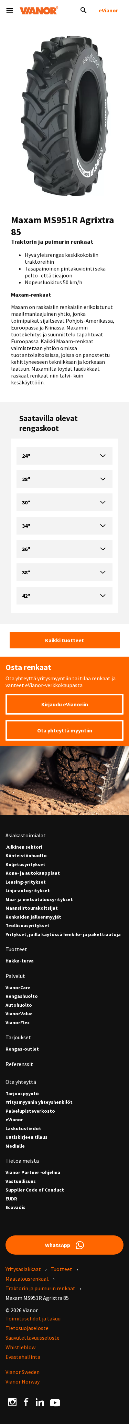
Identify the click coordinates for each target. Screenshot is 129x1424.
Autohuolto (19, 1005)
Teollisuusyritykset (28, 926)
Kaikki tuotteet (64, 640)
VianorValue (19, 1014)
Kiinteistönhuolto (26, 856)
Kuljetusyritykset (25, 864)
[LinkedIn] (40, 1402)
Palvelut (15, 975)
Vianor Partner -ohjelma (33, 1172)
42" (26, 595)
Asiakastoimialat (26, 835)
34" (26, 525)
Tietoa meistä (22, 1160)
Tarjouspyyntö (22, 1094)
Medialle (15, 1146)
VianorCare (18, 988)
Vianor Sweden (23, 1371)
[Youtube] (55, 1402)
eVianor (108, 10)
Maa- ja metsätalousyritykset (39, 899)
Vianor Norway (23, 1381)
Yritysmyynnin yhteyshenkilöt (39, 1102)
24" (26, 455)
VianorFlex (18, 1023)
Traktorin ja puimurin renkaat (40, 1288)
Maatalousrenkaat (27, 1278)
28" (26, 479)
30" (26, 502)
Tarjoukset (18, 1037)
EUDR (11, 1199)
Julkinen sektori (24, 847)
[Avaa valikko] (10, 10)
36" (26, 549)
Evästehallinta (23, 1356)
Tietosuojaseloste (27, 1328)
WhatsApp (57, 1245)
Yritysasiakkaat (23, 1269)
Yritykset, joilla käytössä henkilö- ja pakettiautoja (63, 934)
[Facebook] (26, 1402)
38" (26, 572)
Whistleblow (20, 1347)
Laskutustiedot (23, 1129)
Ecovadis (15, 1207)
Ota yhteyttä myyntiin (64, 730)
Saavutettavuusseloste (33, 1337)
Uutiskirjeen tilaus (26, 1137)
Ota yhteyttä (21, 1081)
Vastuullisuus (21, 1181)
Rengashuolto (22, 996)
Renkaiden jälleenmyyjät (33, 917)
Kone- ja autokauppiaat (33, 873)
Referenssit (19, 1064)
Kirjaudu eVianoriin (64, 704)
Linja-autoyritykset (28, 891)
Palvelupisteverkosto (30, 1111)
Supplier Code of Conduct (35, 1190)
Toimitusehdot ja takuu (33, 1318)
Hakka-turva (20, 961)
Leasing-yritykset (26, 882)
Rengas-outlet (22, 1049)
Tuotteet (16, 949)
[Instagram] (12, 1402)
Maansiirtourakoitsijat (32, 908)
